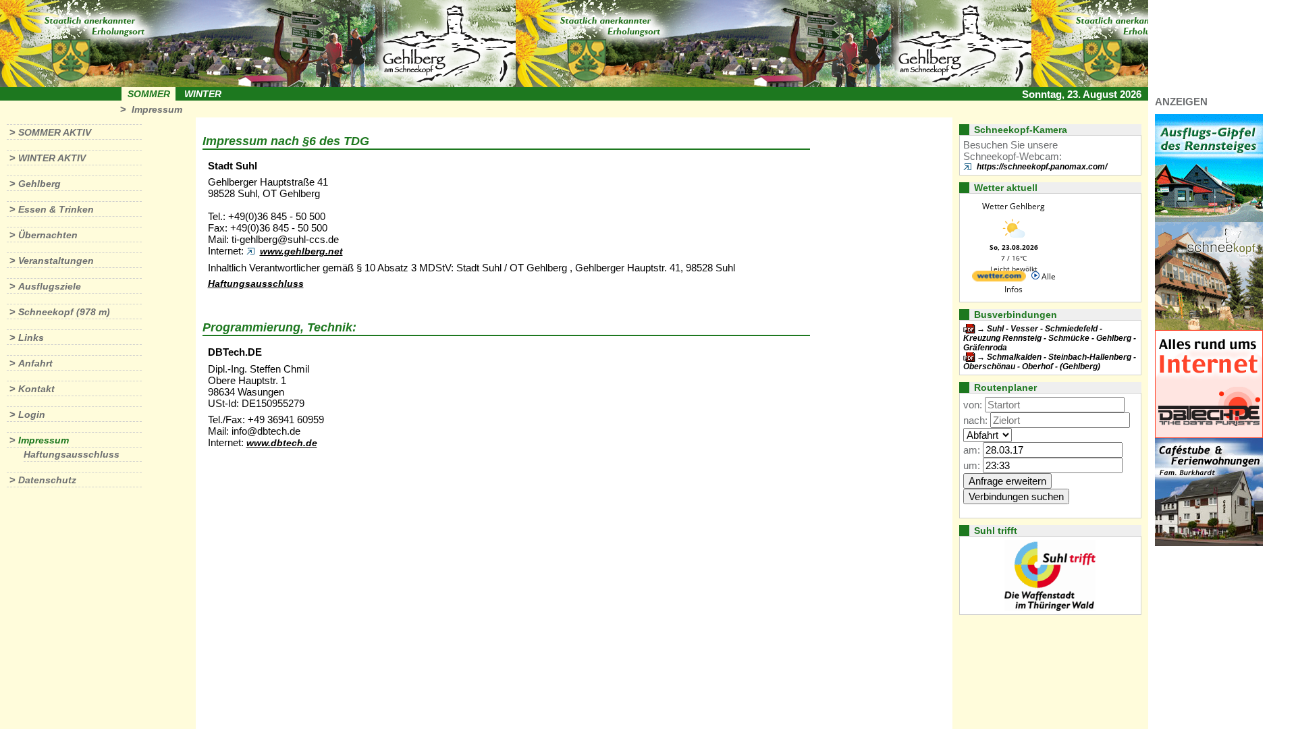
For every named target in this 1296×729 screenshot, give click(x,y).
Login (31, 414)
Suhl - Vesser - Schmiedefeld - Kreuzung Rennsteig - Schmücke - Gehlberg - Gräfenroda (1049, 338)
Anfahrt (35, 363)
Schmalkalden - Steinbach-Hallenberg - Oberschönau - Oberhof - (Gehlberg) (1049, 361)
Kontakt (36, 388)
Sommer (149, 93)
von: (972, 404)
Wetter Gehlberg (1013, 206)
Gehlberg (39, 183)
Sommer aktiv (54, 132)
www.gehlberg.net (301, 251)
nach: (975, 420)
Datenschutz (47, 480)
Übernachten (48, 235)
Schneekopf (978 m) (64, 311)
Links (31, 337)
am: (971, 450)
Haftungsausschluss (71, 454)
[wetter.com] (999, 278)
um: (971, 465)
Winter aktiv (52, 158)
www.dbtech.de (281, 442)
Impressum (157, 109)
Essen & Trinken (56, 209)
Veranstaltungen (56, 260)
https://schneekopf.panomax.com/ (1042, 166)
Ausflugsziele (49, 286)
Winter (202, 93)
